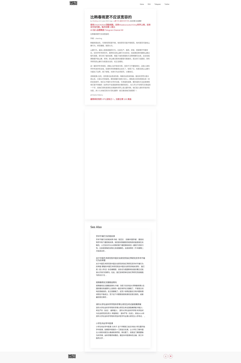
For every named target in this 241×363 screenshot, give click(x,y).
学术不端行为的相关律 (105, 236)
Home (142, 4)
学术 (127, 21)
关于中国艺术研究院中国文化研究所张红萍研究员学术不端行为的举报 (120, 259)
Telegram (157, 4)
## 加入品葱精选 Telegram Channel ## (106, 30)
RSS (149, 4)
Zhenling (95, 21)
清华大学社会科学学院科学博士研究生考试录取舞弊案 (118, 304)
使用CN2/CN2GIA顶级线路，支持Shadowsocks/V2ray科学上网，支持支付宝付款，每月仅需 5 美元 (120, 26)
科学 (124, 21)
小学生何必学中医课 (104, 323)
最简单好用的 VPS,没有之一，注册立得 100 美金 (110, 99)
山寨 (115, 21)
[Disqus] (120, 140)
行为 (118, 21)
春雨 (121, 21)
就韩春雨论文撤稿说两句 (106, 282)
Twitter (166, 4)
